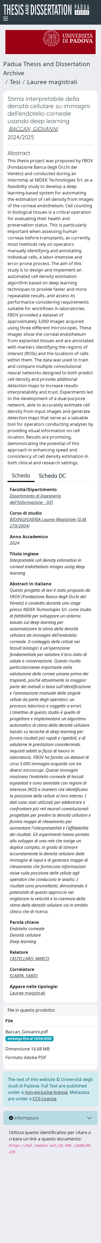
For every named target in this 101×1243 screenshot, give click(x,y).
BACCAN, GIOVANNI (33, 128)
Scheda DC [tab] (52, 475)
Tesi (15, 82)
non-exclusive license (46, 1092)
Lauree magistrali (52, 82)
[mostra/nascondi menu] (5, 18)
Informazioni (26, 1118)
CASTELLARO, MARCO (29, 959)
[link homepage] (48, 9)
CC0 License (45, 1099)
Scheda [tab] (21, 475)
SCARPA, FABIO (24, 976)
